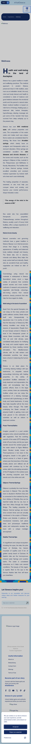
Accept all (15, 727)
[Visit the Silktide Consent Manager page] (25, 738)
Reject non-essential (16, 732)
